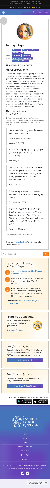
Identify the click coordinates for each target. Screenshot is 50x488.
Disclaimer (25, 451)
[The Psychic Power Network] (2, 12)
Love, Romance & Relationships (22, 58)
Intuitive (15, 52)
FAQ (25, 442)
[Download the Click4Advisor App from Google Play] (24, 401)
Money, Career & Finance (20, 61)
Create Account (17, 7)
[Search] (46, 254)
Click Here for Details (25, 360)
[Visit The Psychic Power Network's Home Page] (25, 423)
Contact (25, 459)
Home (25, 434)
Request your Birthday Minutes (25, 386)
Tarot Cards (26, 55)
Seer (21, 52)
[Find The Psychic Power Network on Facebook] (22, 473)
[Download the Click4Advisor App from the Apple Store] (40, 401)
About (25, 438)
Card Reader (16, 55)
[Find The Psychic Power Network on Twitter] (27, 473)
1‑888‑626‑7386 (36, 3)
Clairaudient (16, 50)
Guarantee (36, 7)
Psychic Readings (21, 242)
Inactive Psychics (25, 447)
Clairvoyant (26, 50)
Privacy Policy (25, 455)
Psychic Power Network (26, 465)
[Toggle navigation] (46, 12)
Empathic (35, 50)
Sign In (27, 7)
